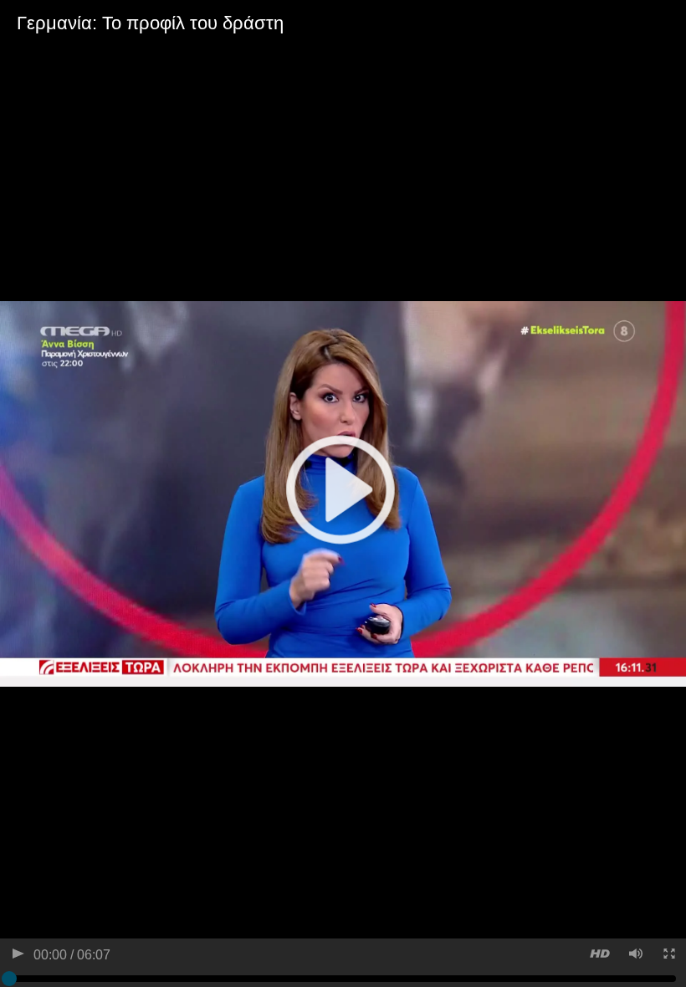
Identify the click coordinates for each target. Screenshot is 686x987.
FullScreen (668, 955)
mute (634, 955)
